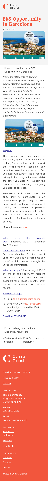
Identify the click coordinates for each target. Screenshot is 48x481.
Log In (6, 467)
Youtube (7, 440)
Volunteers (22, 331)
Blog (17, 328)
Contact (7, 457)
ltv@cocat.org (33, 303)
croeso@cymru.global (15, 419)
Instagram (8, 435)
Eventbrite (8, 445)
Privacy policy (11, 377)
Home (7, 68)
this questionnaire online (26, 298)
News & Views (21, 68)
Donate (7, 383)
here (25, 227)
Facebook (8, 431)
